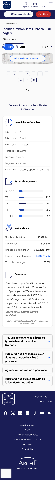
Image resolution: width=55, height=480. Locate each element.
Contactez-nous (44, 401)
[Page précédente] (14, 73)
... (2, 23)
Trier (45, 47)
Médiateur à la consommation (27, 439)
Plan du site (41, 396)
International (27, 444)
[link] (27, 58)
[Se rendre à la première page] (8, 73)
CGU (27, 429)
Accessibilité (27, 449)
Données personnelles (27, 434)
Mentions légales (27, 425)
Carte (22, 47)
